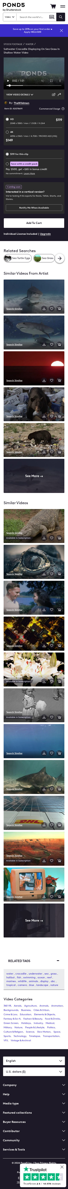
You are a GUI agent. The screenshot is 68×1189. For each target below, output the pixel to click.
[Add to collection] (52, 309)
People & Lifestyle (34, 1027)
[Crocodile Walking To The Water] (34, 526)
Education (25, 1014)
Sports (7, 1036)
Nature (18, 1027)
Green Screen (11, 1023)
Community (11, 1140)
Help (6, 1094)
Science (30, 1031)
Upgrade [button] (45, 233)
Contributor (11, 1131)
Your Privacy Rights (45, 1163)
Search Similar (14, 308)
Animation (57, 1005)
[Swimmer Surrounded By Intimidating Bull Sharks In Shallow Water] (34, 777)
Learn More (29, 173)
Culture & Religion (13, 1031)
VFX (6, 1040)
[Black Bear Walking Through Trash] (34, 404)
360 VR (7, 1005)
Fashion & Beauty (32, 1018)
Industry (38, 1023)
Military (8, 1027)
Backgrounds (11, 1010)
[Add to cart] (59, 309)
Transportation (51, 1036)
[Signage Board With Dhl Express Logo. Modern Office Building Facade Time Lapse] (34, 813)
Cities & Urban (41, 1010)
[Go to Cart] (53, 6)
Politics (51, 1027)
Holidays (26, 1023)
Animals (44, 1005)
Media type (11, 1103)
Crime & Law (10, 1014)
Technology (20, 1036)
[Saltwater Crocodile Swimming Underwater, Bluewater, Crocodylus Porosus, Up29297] (34, 741)
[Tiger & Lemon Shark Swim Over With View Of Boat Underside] (34, 333)
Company (10, 1085)
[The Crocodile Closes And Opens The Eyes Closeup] (34, 562)
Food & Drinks (52, 1018)
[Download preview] (44, 309)
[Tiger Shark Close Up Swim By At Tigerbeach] (34, 297)
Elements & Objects (44, 1014)
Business (26, 1010)
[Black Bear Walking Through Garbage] (34, 440)
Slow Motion (44, 1031)
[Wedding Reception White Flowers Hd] (34, 670)
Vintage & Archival (21, 1040)
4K (33, 134)
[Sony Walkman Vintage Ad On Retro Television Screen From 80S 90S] (34, 885)
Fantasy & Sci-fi (12, 1018)
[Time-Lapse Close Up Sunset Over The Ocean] (34, 368)
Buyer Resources (14, 1122)
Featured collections (17, 1112)
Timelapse (34, 1036)
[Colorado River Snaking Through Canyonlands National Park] (34, 849)
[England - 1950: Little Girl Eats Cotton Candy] (34, 705)
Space (56, 1031)
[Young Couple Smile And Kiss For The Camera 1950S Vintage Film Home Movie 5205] (34, 598)
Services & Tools (14, 1149)
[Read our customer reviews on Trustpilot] (44, 1176)
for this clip (19, 154)
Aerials (17, 1005)
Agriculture (30, 1005)
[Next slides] (59, 258)
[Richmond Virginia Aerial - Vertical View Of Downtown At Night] (34, 634)
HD (27, 121)
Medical (50, 1023)
